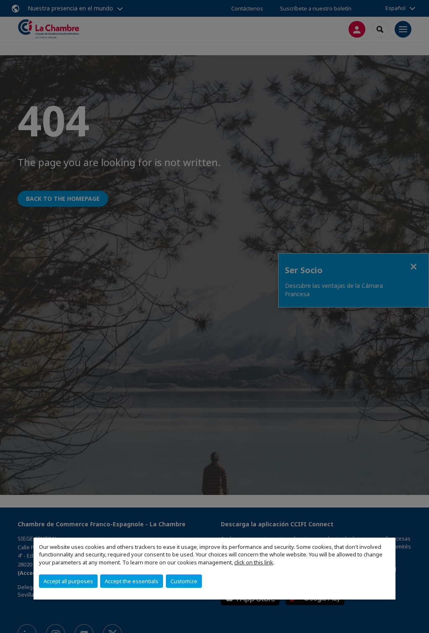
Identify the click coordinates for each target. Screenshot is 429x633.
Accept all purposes (68, 581)
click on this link (253, 562)
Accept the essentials (131, 581)
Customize (184, 581)
